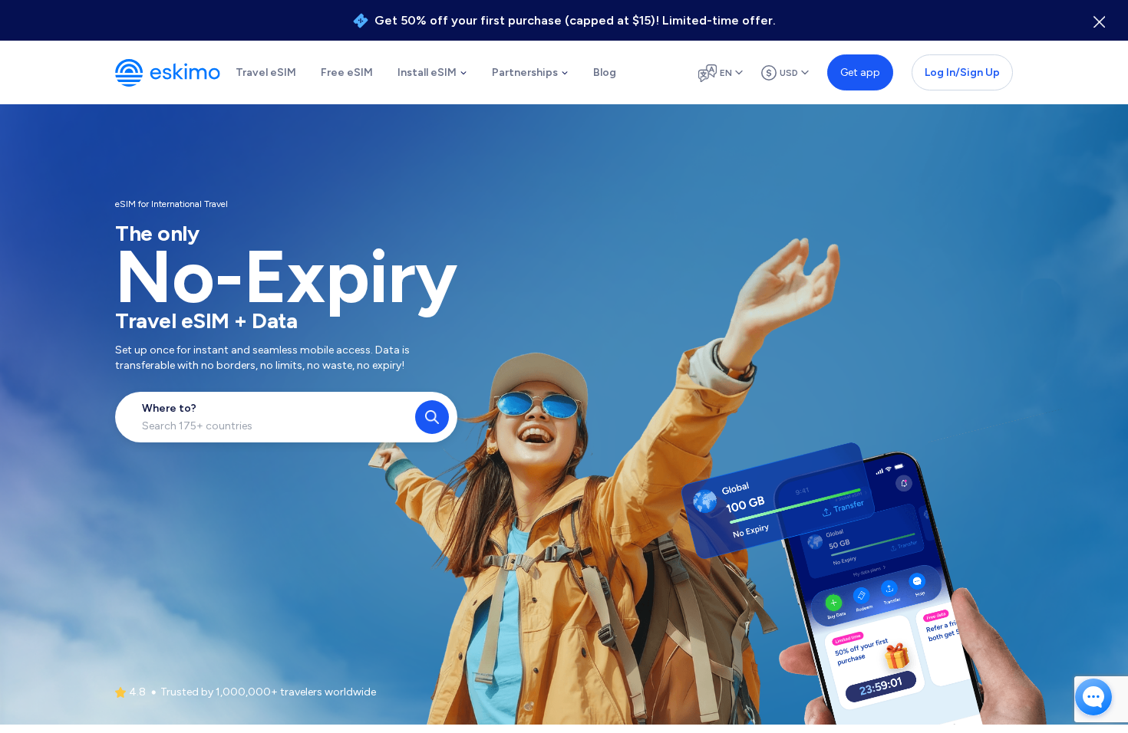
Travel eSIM (266, 72)
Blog (604, 72)
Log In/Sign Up (962, 72)
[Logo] (167, 73)
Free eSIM (347, 72)
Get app (860, 72)
